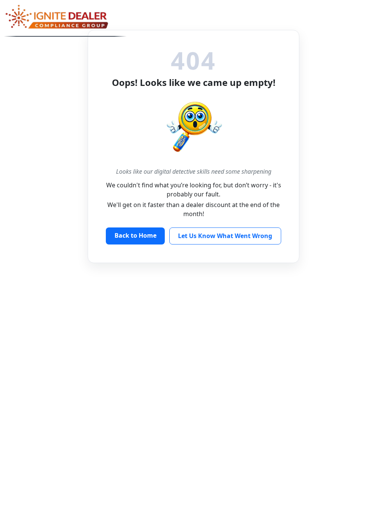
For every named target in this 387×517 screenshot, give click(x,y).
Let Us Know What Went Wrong (225, 236)
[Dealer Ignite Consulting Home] (65, 18)
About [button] (172, 15)
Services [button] (263, 15)
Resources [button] (216, 15)
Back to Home (135, 235)
